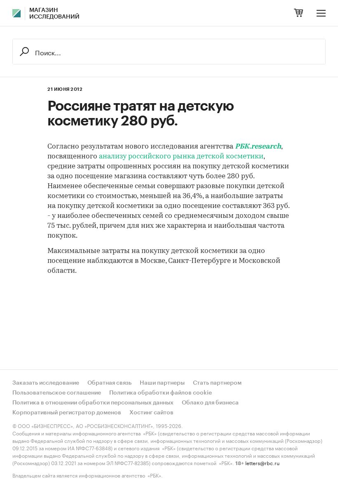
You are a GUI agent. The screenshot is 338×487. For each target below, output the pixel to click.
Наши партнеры (162, 383)
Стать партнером (217, 383)
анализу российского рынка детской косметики (181, 156)
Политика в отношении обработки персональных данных (93, 403)
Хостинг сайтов (151, 413)
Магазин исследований (54, 13)
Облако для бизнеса (210, 403)
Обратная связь (109, 383)
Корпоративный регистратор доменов (66, 413)
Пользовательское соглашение (56, 393)
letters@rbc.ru (262, 462)
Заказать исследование (45, 383)
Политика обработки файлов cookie (160, 393)
